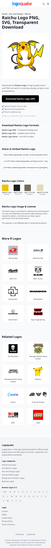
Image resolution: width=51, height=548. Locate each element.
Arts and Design (16, 14)
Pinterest (20, 534)
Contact (5, 511)
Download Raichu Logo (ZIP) (20, 98)
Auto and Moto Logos (10, 475)
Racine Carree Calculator (31, 545)
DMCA (4, 514)
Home (4, 14)
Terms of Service (8, 524)
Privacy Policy (7, 521)
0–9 (4, 492)
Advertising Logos (9, 465)
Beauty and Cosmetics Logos (13, 478)
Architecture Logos (9, 468)
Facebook (31, 534)
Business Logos (8, 481)
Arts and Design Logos (11, 471)
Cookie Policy (7, 518)
